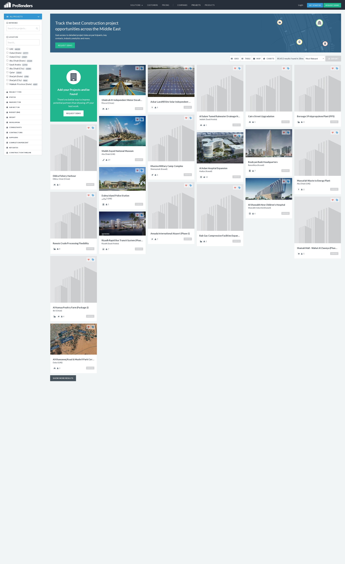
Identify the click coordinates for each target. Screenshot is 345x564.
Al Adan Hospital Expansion (213, 168)
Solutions (135, 5)
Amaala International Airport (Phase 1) (170, 233)
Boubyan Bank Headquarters (263, 162)
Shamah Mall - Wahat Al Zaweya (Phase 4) (318, 248)
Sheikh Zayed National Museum (118, 151)
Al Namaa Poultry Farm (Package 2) (71, 307)
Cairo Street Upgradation (261, 116)
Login (300, 5)
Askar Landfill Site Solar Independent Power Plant (171, 101)
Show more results (63, 378)
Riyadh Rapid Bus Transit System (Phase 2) (122, 240)
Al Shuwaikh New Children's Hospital (266, 204)
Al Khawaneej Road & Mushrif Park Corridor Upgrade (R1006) (73, 359)
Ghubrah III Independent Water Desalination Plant (122, 100)
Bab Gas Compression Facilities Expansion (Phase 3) (220, 235)
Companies (182, 5)
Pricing (165, 5)
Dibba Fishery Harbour (64, 176)
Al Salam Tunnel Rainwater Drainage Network (220, 116)
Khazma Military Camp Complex (167, 166)
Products (210, 5)
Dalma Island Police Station (115, 195)
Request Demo (332, 5)
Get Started (315, 5)
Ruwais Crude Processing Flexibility (71, 243)
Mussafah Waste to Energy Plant (313, 180)
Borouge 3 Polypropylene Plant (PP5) (315, 116)
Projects (196, 5)
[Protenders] (18, 4)
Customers (152, 5)
